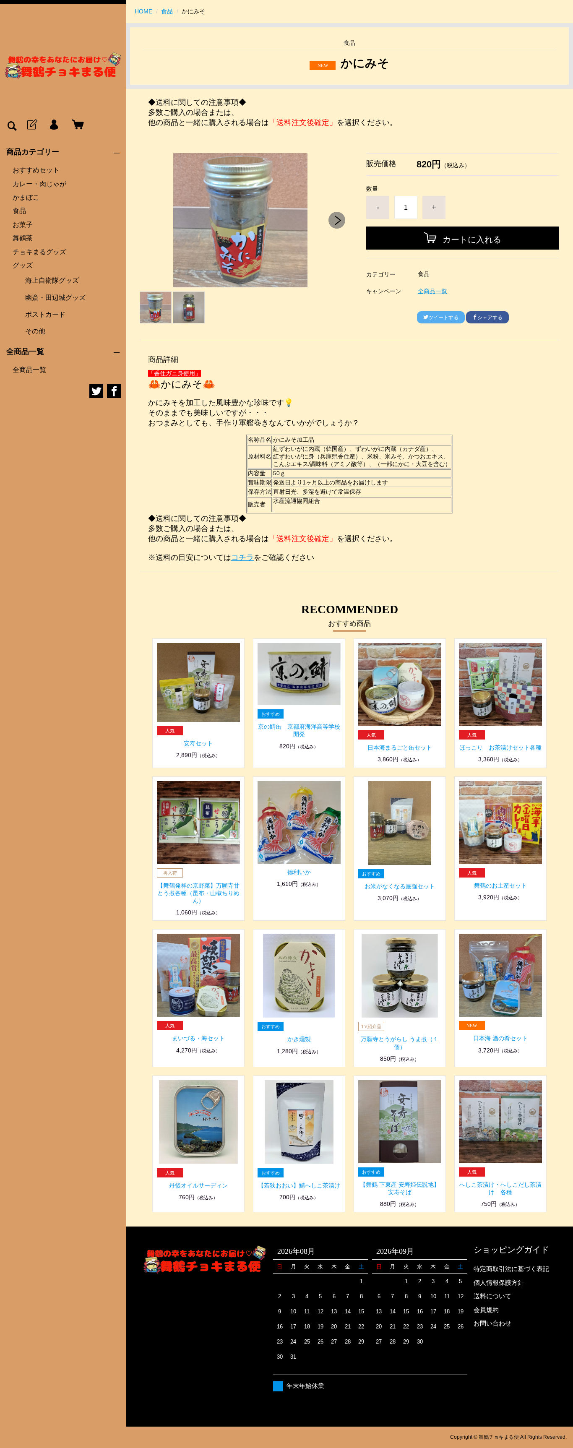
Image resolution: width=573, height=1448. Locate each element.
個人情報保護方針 (499, 1282)
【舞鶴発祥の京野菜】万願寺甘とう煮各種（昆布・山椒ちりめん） (198, 893)
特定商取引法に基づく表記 (511, 1268)
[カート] (75, 125)
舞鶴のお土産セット (500, 885)
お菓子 (23, 224)
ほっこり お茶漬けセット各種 (500, 747)
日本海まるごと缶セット (399, 747)
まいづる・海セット (198, 1038)
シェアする (490, 317)
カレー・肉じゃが (39, 184)
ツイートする (443, 317)
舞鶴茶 (23, 238)
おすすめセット (36, 170)
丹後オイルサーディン (198, 1185)
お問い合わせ (492, 1323)
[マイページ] (53, 125)
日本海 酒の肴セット (500, 1038)
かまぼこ (26, 197)
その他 (35, 331)
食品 (19, 210)
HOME (143, 11)
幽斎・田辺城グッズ (55, 297)
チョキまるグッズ (39, 251)
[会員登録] (31, 125)
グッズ (23, 265)
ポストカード (45, 314)
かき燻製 (299, 1039)
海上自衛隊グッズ (52, 280)
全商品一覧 (29, 369)
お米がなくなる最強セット (400, 886)
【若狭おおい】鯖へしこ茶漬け (299, 1185)
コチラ (242, 557)
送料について (492, 1296)
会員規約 (486, 1309)
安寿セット (198, 743)
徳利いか (299, 872)
